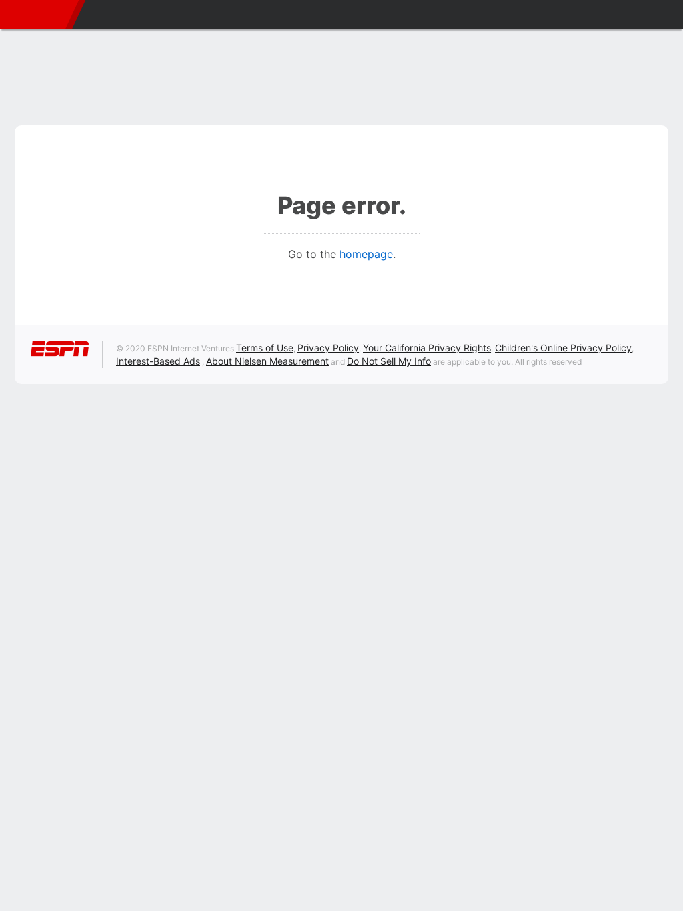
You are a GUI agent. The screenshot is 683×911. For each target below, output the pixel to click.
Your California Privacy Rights (427, 347)
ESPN (36, 14)
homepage (366, 254)
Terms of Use (264, 347)
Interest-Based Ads (158, 361)
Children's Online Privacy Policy (563, 347)
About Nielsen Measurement (267, 361)
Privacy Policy (328, 347)
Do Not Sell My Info (389, 361)
